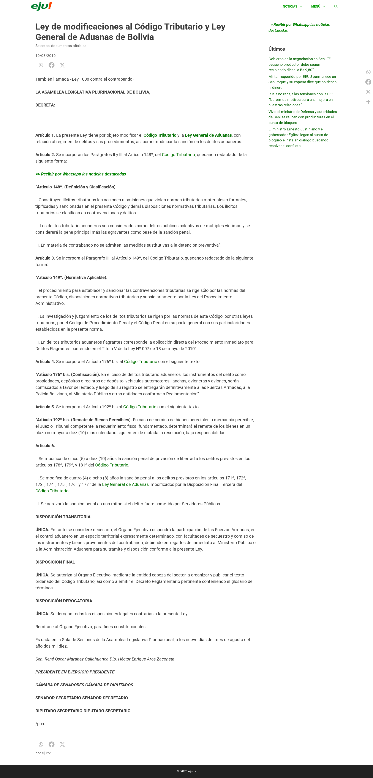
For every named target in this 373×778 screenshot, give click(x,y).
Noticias (290, 6)
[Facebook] (52, 65)
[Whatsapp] (41, 65)
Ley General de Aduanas (125, 484)
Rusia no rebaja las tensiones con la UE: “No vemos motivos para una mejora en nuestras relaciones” (301, 99)
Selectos (42, 46)
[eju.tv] (42, 6)
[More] (368, 102)
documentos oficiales (68, 46)
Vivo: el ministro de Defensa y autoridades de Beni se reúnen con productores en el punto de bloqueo (303, 117)
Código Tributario (178, 154)
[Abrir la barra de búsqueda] (336, 6)
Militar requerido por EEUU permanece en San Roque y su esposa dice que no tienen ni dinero (303, 82)
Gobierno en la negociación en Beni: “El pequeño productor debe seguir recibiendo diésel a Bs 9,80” (300, 64)
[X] (62, 65)
